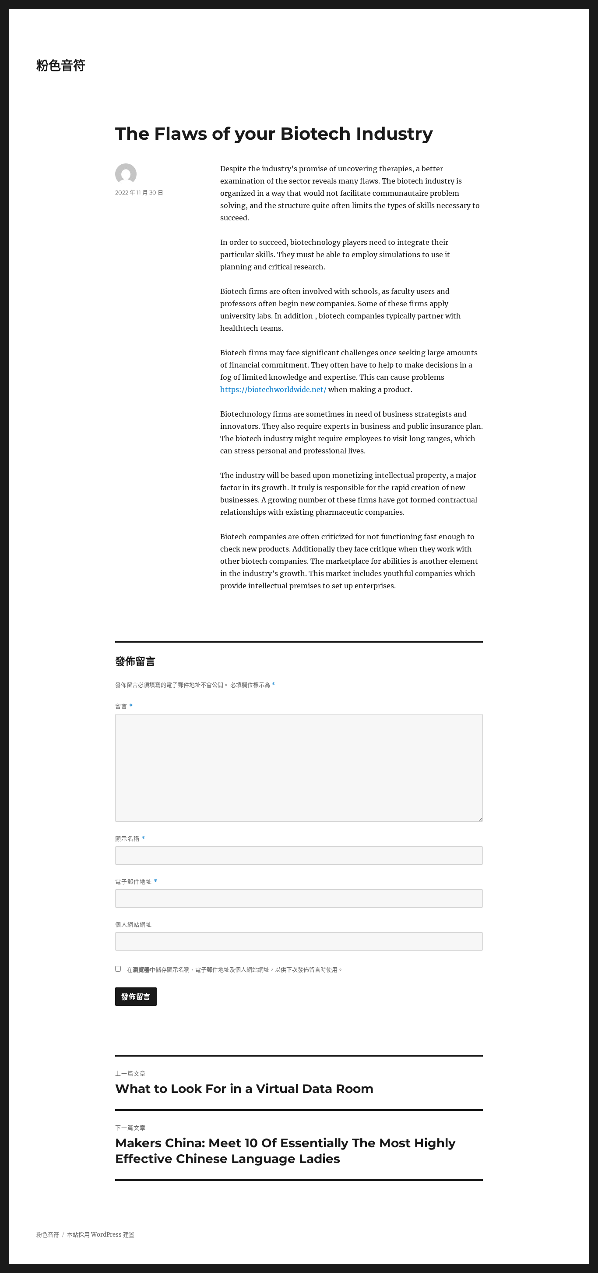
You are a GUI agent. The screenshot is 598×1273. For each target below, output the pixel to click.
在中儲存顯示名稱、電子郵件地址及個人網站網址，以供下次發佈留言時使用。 (235, 969)
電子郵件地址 (136, 881)
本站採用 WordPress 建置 (100, 1234)
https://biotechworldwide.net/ (273, 389)
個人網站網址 (133, 924)
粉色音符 (60, 65)
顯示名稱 (130, 838)
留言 (124, 706)
